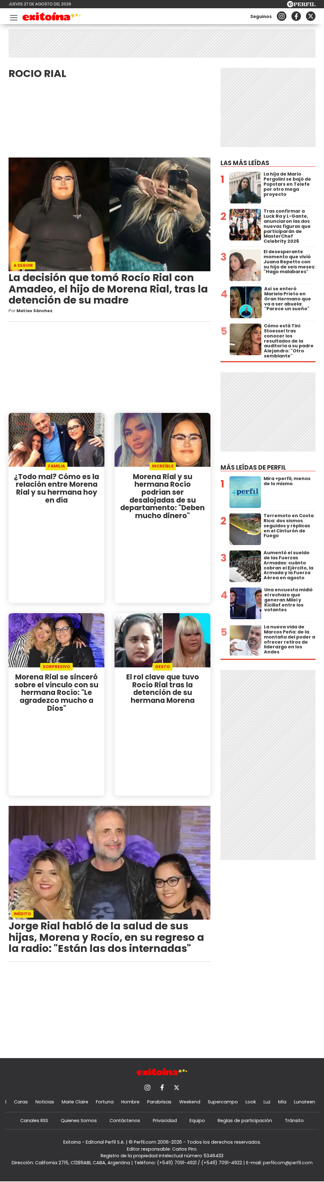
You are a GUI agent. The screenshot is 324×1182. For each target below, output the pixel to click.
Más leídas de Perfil (253, 467)
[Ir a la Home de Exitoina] (51, 17)
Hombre (130, 1102)
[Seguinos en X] (310, 16)
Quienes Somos (79, 1120)
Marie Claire (75, 1102)
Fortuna (105, 1102)
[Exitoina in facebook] (296, 16)
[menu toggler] (13, 16)
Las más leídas (245, 163)
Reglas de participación (245, 1120)
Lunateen (304, 1102)
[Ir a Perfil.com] (301, 5)
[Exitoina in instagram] (281, 16)
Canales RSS (34, 1120)
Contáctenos (124, 1120)
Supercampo (223, 1102)
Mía (282, 1102)
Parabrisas (159, 1102)
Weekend (189, 1102)
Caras (21, 1102)
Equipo (197, 1120)
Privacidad (165, 1120)
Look (251, 1102)
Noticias (44, 1102)
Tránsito (294, 1120)
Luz (267, 1102)
